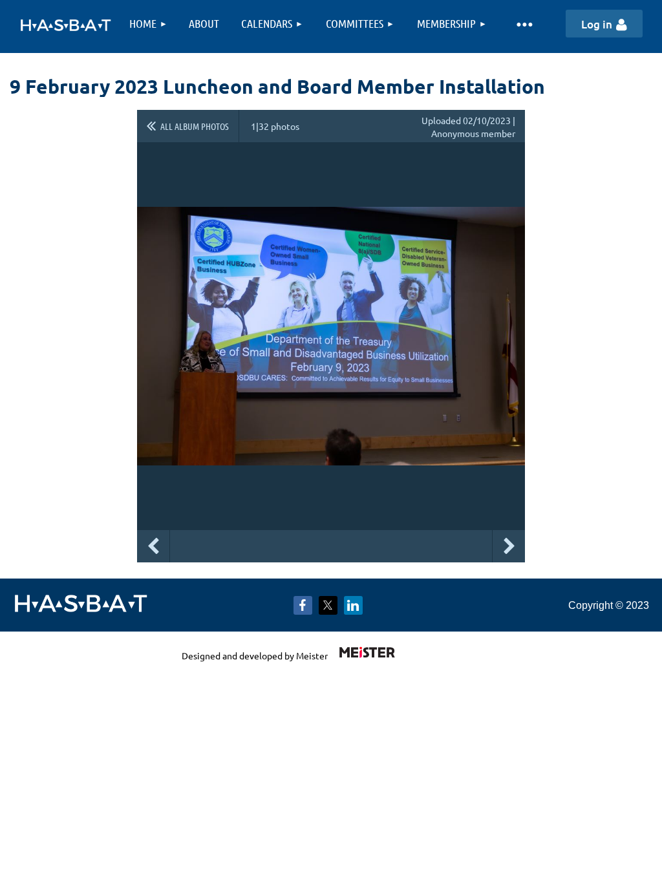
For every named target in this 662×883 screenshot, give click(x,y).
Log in (596, 24)
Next (509, 546)
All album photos (194, 126)
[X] (328, 605)
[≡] (524, 23)
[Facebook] (303, 605)
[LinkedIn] (353, 605)
